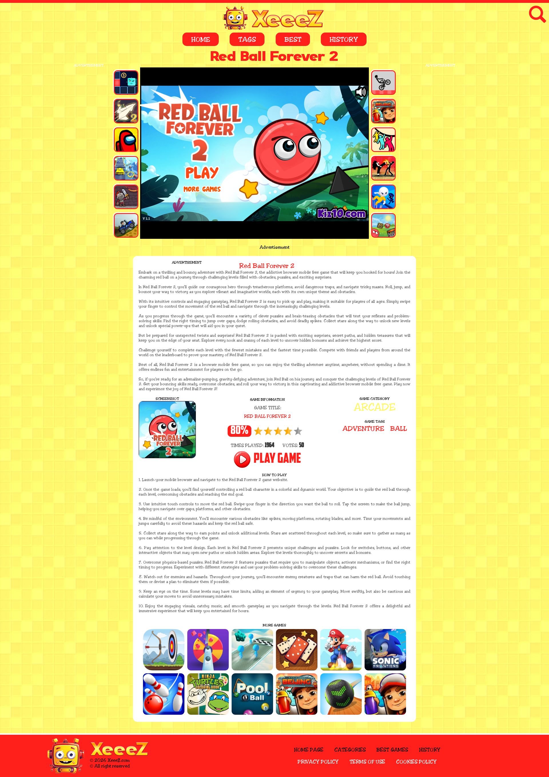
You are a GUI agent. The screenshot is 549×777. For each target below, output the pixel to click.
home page (308, 750)
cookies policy (416, 762)
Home (200, 39)
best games (392, 750)
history (429, 750)
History (343, 39)
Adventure (363, 428)
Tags (247, 39)
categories (350, 750)
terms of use (367, 762)
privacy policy (318, 762)
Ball (398, 428)
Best (292, 39)
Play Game (277, 459)
